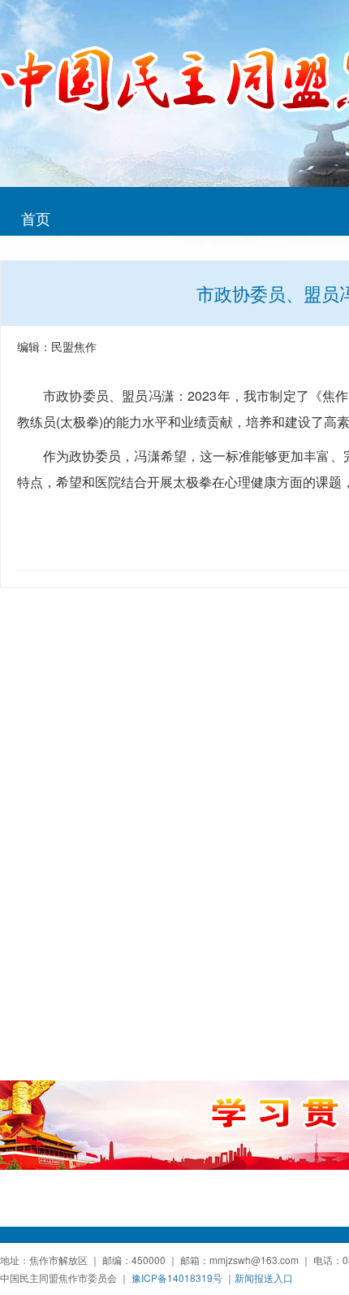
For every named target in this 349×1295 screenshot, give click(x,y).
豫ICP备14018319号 (176, 1277)
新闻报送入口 (264, 1277)
